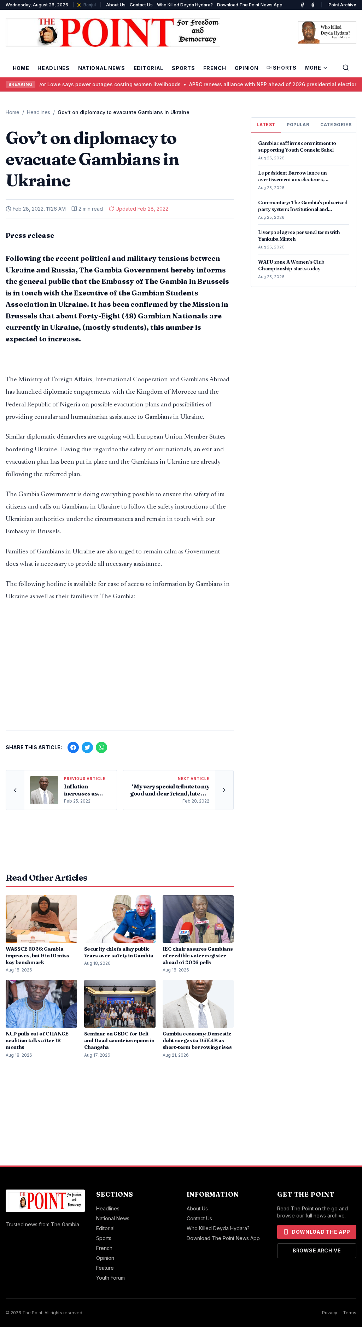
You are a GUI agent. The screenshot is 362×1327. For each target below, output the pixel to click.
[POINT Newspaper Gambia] (302, 4)
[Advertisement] (120, 669)
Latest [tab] (266, 124)
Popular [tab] (298, 124)
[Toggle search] (345, 67)
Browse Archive (317, 1250)
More (313, 68)
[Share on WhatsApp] (101, 747)
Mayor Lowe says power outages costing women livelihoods (93, 84)
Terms (349, 1312)
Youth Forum (110, 1278)
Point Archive (342, 4)
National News (101, 68)
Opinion (246, 68)
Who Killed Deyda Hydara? (185, 4)
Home (21, 68)
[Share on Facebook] (73, 747)
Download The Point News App (249, 4)
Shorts (284, 68)
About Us (115, 4)
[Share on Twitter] (87, 747)
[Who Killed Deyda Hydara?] (327, 32)
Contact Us (141, 4)
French (214, 68)
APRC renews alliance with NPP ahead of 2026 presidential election (260, 84)
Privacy (329, 1312)
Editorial (148, 68)
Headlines (53, 68)
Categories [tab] (335, 124)
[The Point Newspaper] (312, 4)
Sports (183, 68)
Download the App (321, 1232)
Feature (105, 1268)
